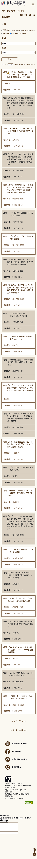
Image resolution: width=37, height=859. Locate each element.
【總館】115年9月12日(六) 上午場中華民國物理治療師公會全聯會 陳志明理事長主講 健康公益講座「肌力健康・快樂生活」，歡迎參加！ (20, 159)
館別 (3, 47)
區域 (3, 38)
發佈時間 (6, 90)
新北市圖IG (16, 767)
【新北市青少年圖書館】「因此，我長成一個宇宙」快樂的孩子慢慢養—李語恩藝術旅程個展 (20, 262)
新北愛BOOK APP (19, 744)
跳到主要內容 (4, 1)
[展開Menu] (33, 3)
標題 (5, 72)
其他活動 (22, 33)
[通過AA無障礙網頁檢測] (29, 802)
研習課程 (25, 30)
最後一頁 (25, 721)
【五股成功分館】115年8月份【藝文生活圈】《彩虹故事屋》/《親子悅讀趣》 (19, 575)
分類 (3, 24)
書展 (18, 30)
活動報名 (6, 30)
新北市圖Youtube (19, 759)
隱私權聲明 (25, 794)
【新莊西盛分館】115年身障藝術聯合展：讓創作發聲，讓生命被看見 (20, 362)
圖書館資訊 (11, 11)
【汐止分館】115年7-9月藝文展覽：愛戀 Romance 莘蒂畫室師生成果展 (20, 649)
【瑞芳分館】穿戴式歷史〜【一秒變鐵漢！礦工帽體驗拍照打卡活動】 (20, 493)
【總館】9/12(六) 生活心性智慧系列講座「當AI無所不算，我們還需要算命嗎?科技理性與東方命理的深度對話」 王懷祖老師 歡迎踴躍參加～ (20, 103)
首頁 (3, 11)
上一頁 (14, 721)
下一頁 (23, 721)
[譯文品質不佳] (5, 821)
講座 (13, 30)
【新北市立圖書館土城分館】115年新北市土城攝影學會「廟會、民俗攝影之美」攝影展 (20, 444)
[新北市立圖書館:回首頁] (13, 3)
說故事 (32, 30)
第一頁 (12, 721)
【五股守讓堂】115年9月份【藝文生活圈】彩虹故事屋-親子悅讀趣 (20, 131)
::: (0, 1)
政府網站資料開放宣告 (12, 794)
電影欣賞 (6, 33)
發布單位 (6, 83)
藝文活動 (14, 33)
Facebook (16, 751)
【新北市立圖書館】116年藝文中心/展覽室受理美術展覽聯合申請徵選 (20, 624)
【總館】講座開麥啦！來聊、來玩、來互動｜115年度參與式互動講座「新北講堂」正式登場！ (20, 74)
